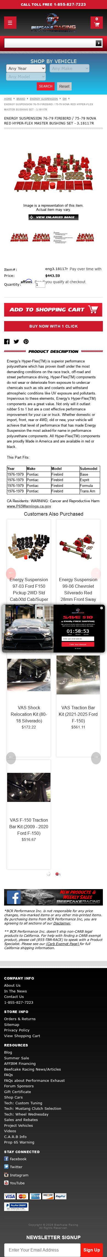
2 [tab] (57, 875)
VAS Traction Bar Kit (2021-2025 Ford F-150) (78, 714)
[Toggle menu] (10, 22)
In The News (15, 991)
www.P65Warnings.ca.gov (29, 506)
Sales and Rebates (21, 1119)
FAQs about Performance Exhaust (34, 1080)
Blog (8, 1052)
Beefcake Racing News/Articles (32, 1069)
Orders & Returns (20, 1019)
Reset (64, 86)
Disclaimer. (62, 923)
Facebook (18, 1159)
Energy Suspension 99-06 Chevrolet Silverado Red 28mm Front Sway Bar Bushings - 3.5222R (78, 596)
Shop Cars (13, 1097)
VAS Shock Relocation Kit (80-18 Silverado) (29, 714)
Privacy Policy (17, 1030)
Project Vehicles (18, 1125)
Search (45, 86)
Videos (10, 1131)
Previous (11, 574)
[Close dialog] (101, 607)
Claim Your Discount (77, 644)
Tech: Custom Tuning (23, 1103)
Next (96, 574)
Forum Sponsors (19, 1086)
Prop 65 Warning (19, 1142)
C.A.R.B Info (15, 1136)
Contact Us (14, 996)
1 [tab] (49, 875)
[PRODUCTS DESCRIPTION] (53, 351)
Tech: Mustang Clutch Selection (32, 1108)
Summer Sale (16, 1058)
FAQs (8, 1074)
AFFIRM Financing (20, 1063)
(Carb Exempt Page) (63, 944)
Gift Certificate (17, 1091)
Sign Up (91, 1250)
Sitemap (11, 1024)
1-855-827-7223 (70, 4)
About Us (12, 985)
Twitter (16, 1167)
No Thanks (78, 648)
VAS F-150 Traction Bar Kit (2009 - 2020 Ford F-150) (28, 827)
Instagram (19, 1175)
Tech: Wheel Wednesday (26, 1114)
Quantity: (12, 284)
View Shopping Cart (22, 1036)
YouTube (17, 1183)
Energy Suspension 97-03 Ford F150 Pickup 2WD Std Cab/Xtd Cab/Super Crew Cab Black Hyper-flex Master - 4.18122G (29, 599)
